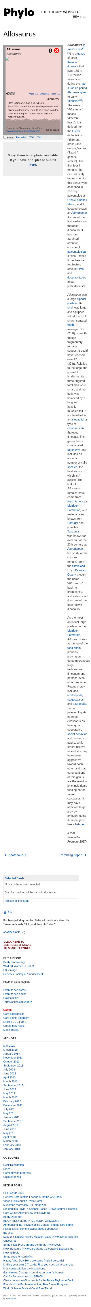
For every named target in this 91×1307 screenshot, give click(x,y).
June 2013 (9, 1073)
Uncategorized (12, 1176)
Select (9, 137)
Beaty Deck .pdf (12, 1216)
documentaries (76, 277)
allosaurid (77, 419)
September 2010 (13, 1121)
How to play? (11, 998)
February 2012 (12, 1101)
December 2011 (13, 1105)
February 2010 (12, 1145)
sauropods (79, 703)
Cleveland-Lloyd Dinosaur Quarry (76, 570)
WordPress (11, 1299)
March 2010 (10, 1141)
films (81, 269)
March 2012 (10, 1097)
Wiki (31, 137)
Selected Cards (14, 878)
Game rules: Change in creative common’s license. (33, 1272)
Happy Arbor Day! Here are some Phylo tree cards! (33, 1260)
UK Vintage (10, 970)
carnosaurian (75, 428)
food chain (74, 648)
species (72, 467)
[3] (80, 100)
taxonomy (73, 449)
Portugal (72, 523)
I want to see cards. (14, 990)
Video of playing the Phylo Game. (23, 1201)
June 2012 (9, 1089)
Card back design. (14, 1013)
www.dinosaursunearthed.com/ (23, 131)
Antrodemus (79, 212)
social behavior (76, 734)
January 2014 (11, 1053)
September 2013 (13, 1065)
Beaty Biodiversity (14, 962)
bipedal (81, 299)
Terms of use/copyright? (17, 1002)
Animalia (33, 94)
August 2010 (11, 1125)
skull (70, 307)
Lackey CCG (11, 1021)
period (83, 88)
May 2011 (9, 1113)
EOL (38, 137)
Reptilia (55, 94)
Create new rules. (14, 1025)
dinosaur (72, 66)
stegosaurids (75, 699)
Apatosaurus (17, 855)
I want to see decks (14, 994)
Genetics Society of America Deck (23, 974)
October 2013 (11, 1061)
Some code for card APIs (18, 1256)
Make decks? (11, 1029)
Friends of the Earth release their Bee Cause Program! (35, 1284)
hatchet (80, 824)
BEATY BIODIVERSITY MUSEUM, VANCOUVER (32, 1220)
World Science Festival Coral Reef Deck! (27, 1288)
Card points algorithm (16, 1017)
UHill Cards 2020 (13, 1193)
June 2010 (9, 1129)
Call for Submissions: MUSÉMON (23, 1276)
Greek (76, 131)
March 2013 (10, 1081)
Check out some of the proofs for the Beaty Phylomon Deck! (38, 1280)
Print (10, 912)
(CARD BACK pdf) (14, 932)
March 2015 (10, 1049)
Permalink (21, 137)
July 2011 (9, 1109)
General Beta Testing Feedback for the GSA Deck (32, 1197)
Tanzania (73, 531)
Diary (6, 1169)
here (32, 164)
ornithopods (74, 695)
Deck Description (13, 1165)
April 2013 (9, 1077)
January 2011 (11, 1117)
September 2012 (13, 1085)
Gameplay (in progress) (17, 1172)
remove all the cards (17, 900)
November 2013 (13, 1057)
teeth (70, 324)
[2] (68, 52)
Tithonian (73, 100)
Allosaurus (13, 49)
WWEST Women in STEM (18, 966)
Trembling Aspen (71, 855)
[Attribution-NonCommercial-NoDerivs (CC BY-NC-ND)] (10, 93)
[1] (84, 48)
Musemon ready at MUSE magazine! (25, 1205)
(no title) (8, 1232)
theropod (72, 62)
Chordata (44, 94)
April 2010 (9, 1137)
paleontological (76, 251)
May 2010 (9, 1133)
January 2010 (11, 1149)
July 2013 (9, 1069)
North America (76, 501)
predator (72, 303)
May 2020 (9, 1045)
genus (81, 53)
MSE (23, 1021)
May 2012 (9, 1093)
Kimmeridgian (77, 92)
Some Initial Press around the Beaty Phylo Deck (32, 1244)
